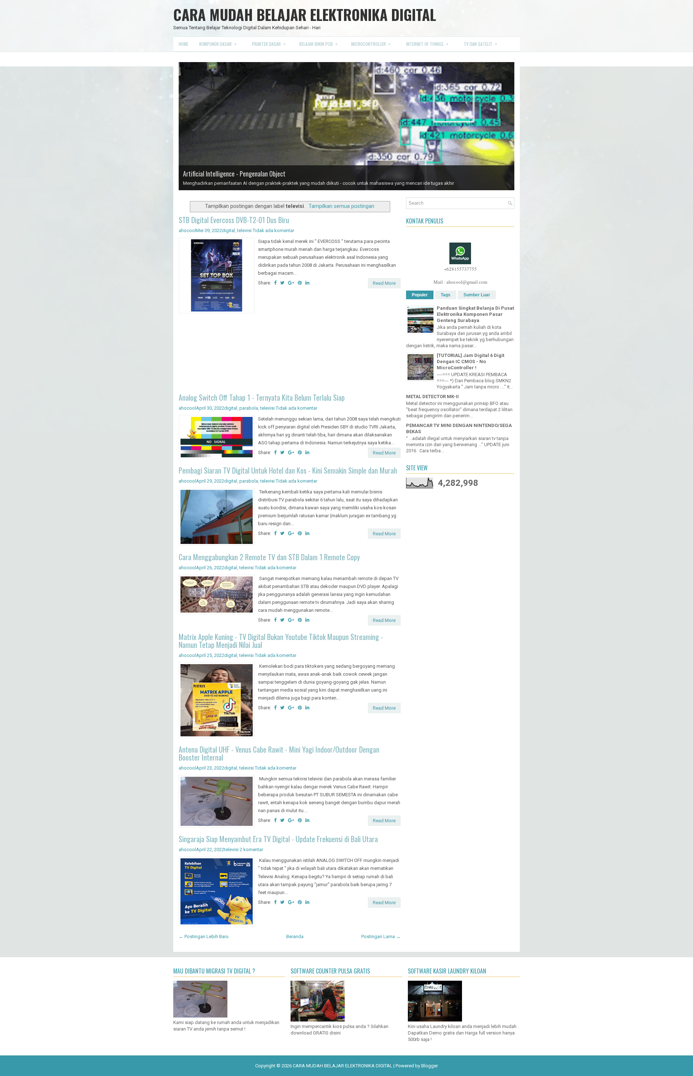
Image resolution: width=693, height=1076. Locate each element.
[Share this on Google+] (291, 283)
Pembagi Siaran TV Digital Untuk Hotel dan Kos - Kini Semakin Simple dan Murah (288, 470)
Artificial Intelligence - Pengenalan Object (234, 173)
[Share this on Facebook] (275, 283)
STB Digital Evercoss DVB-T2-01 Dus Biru (234, 220)
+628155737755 (460, 269)
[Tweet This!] (282, 283)
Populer (420, 294)
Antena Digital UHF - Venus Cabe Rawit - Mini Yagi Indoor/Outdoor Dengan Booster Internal (279, 753)
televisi (244, 230)
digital (228, 230)
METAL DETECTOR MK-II (432, 396)
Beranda (295, 936)
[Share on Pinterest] (300, 283)
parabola (248, 408)
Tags (445, 294)
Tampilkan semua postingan (341, 206)
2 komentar (251, 849)
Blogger (429, 1065)
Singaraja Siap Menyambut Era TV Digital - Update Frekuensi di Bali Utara (278, 839)
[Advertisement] (290, 354)
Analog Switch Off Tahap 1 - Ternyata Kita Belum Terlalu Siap (262, 397)
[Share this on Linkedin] (307, 283)
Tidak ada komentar (273, 230)
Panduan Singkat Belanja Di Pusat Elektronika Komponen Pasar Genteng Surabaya (475, 314)
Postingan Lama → (381, 936)
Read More (384, 283)
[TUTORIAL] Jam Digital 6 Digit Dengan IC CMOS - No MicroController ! (470, 361)
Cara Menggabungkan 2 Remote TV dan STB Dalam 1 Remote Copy (269, 557)
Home (183, 44)
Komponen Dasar (217, 43)
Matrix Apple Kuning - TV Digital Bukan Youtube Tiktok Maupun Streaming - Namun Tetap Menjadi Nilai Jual (281, 641)
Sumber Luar (476, 294)
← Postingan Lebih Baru (203, 936)
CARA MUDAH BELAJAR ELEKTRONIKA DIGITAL (304, 14)
